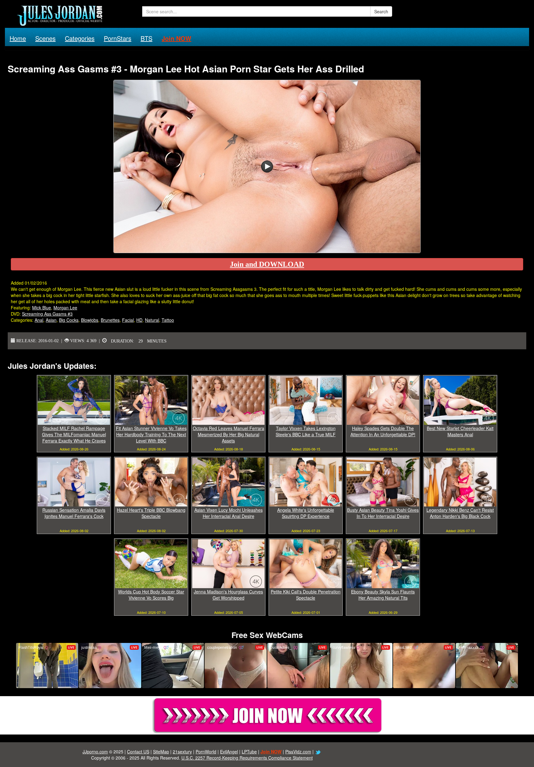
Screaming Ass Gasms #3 (47, 314)
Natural (152, 320)
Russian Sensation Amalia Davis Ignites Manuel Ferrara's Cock (73, 513)
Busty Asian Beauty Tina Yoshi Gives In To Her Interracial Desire (383, 513)
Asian (51, 320)
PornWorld (206, 751)
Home (18, 38)
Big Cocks (68, 320)
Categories (80, 38)
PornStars (117, 38)
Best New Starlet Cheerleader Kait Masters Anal (460, 431)
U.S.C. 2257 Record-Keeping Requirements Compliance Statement (247, 758)
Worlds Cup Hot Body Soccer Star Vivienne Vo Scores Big (151, 594)
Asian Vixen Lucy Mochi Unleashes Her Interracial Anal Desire (228, 513)
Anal (39, 320)
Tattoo (168, 320)
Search (381, 11)
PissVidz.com (298, 751)
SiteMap (161, 751)
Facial (128, 320)
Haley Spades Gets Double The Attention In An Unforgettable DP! (382, 431)
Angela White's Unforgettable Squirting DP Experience (305, 513)
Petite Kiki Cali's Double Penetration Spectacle (306, 594)
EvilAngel (229, 751)
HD (139, 320)
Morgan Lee (65, 307)
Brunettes (110, 320)
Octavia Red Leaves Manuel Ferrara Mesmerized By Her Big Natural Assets (228, 434)
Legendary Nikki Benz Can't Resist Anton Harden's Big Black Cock (460, 513)
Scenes (45, 38)
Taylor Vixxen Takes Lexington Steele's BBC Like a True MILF (306, 431)
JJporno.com (95, 751)
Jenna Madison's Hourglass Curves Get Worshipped (228, 594)
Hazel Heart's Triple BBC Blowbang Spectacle (151, 513)
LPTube (249, 751)
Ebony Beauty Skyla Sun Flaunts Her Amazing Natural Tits (383, 594)
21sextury (182, 751)
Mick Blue (41, 307)
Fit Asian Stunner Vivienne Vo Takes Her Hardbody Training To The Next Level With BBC (151, 434)
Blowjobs (89, 320)
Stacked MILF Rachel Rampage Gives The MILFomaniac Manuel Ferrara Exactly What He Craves (74, 434)
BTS (146, 38)
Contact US (138, 751)
